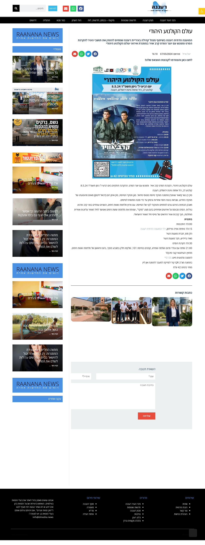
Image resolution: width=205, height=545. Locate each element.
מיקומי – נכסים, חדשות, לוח (101, 20)
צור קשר (183, 510)
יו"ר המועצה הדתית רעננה (153, 228)
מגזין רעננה (148, 20)
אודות (185, 503)
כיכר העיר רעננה (168, 20)
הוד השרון (76, 20)
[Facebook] (81, 9)
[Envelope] (66, 9)
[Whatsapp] (73, 9)
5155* (168, 257)
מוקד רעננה (88, 503)
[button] (202, 11)
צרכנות (137, 514)
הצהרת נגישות (180, 514)
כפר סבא (61, 20)
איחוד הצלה (88, 514)
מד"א (91, 510)
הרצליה (46, 20)
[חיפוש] (16, 8)
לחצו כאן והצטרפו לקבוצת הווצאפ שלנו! (168, 60)
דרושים (33, 20)
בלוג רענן (136, 517)
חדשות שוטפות (128, 20)
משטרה (90, 507)
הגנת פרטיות (181, 507)
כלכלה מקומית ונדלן (132, 520)
